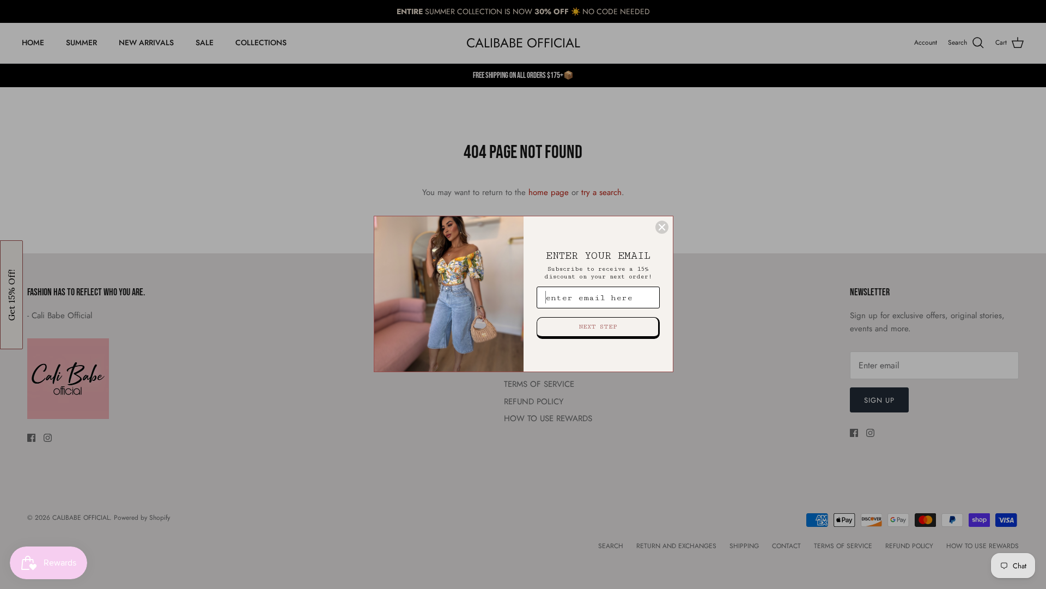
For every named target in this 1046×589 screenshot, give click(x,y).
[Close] (661, 227)
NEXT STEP (598, 326)
